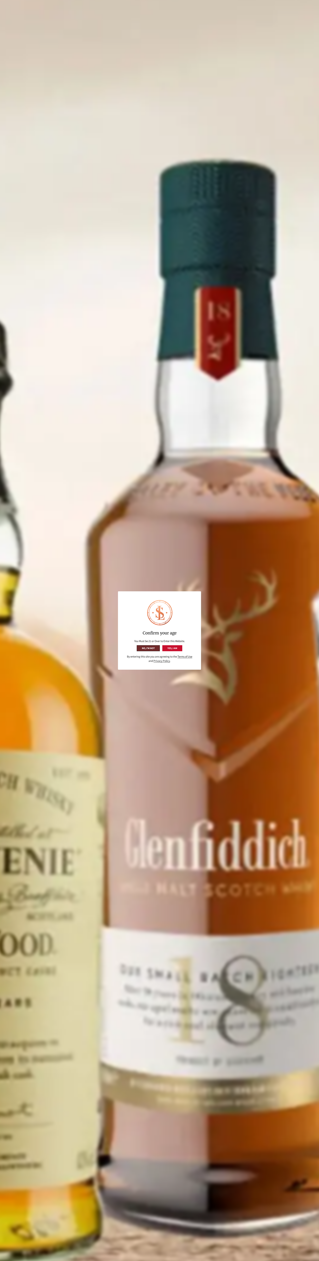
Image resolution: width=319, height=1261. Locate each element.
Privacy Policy (162, 661)
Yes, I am (172, 648)
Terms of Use (184, 656)
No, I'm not (148, 648)
